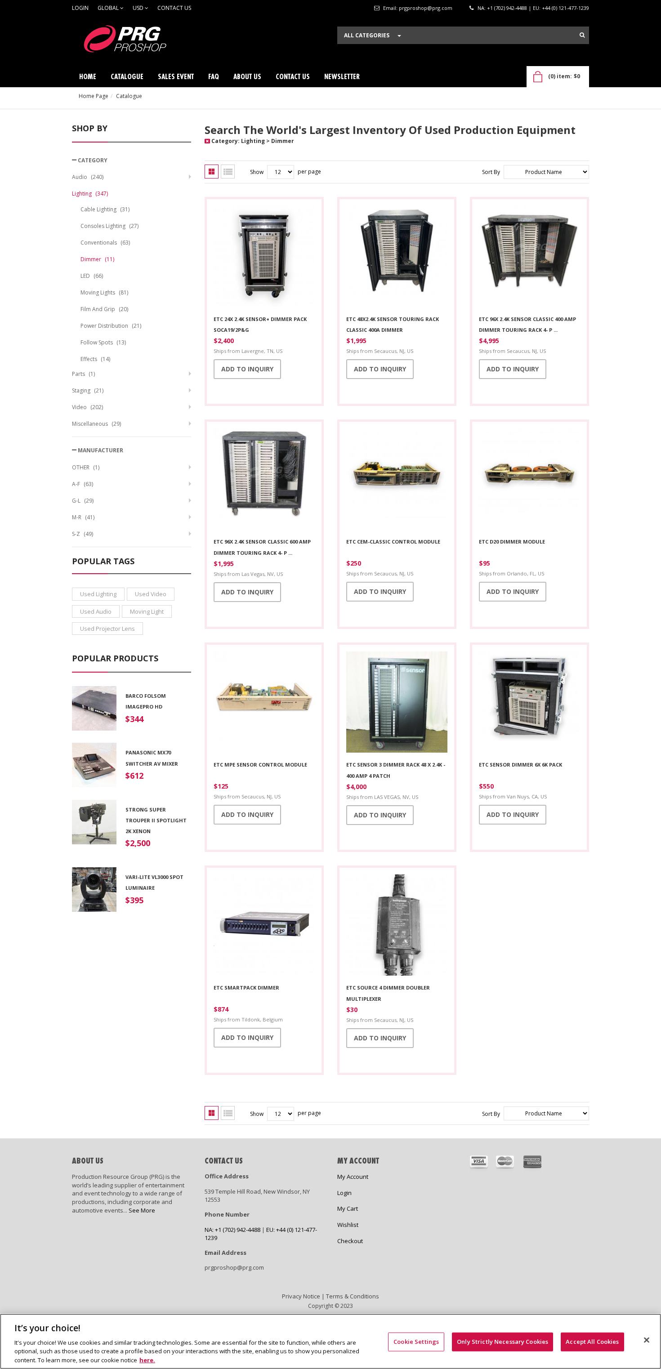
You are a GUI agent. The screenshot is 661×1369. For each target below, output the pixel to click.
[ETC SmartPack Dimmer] (264, 926)
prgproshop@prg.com (425, 7)
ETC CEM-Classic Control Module (393, 541)
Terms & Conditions (352, 1296)
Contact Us (174, 8)
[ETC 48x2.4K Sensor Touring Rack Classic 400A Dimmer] (396, 257)
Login (80, 8)
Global (109, 8)
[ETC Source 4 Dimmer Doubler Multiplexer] (396, 926)
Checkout (350, 1241)
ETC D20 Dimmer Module (512, 541)
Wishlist (347, 1225)
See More (142, 1210)
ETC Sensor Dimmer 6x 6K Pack (520, 764)
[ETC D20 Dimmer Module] (529, 480)
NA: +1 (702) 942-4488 (502, 7)
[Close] (647, 1340)
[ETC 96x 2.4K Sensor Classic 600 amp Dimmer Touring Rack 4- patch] (264, 480)
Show (257, 172)
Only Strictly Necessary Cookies (502, 1342)
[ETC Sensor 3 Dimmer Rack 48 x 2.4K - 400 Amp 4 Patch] (396, 703)
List (228, 171)
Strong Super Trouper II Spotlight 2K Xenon (156, 820)
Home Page (93, 96)
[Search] (582, 35)
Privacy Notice (301, 1296)
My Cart (347, 1208)
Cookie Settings (416, 1342)
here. (147, 1360)
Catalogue (129, 96)
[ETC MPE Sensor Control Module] (264, 703)
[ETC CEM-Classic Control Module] (396, 480)
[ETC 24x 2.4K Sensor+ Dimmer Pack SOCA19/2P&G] (264, 257)
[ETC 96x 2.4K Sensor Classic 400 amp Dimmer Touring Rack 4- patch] (529, 257)
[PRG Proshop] (139, 41)
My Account (352, 1177)
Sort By (491, 172)
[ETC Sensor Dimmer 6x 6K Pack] (529, 703)
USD (139, 8)
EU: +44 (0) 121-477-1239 (561, 7)
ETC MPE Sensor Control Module (260, 764)
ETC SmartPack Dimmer (246, 987)
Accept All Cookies (592, 1342)
